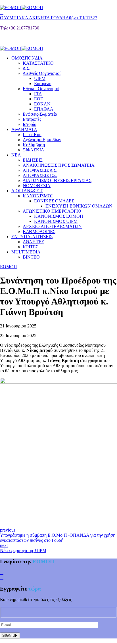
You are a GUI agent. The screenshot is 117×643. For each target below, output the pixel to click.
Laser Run (32, 134)
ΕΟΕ (38, 98)
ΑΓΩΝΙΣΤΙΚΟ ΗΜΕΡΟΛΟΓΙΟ (52, 211)
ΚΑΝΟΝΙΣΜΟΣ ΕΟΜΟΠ (58, 216)
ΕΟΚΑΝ (42, 103)
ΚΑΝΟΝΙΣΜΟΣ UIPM (56, 221)
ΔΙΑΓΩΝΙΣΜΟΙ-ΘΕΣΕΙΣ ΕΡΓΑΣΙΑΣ (57, 180)
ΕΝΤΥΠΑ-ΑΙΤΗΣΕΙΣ (32, 236)
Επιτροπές (32, 119)
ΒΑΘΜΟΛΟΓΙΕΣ (39, 231)
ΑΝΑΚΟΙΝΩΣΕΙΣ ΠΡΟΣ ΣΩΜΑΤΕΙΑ (59, 165)
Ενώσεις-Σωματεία (40, 114)
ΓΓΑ (38, 93)
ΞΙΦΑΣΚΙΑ (33, 149)
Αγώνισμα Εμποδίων (42, 139)
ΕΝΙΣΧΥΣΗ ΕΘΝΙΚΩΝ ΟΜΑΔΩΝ (78, 206)
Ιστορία (29, 124)
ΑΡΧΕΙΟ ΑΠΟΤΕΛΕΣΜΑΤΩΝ (52, 226)
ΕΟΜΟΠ (8, 266)
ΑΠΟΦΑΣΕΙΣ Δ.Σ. (40, 170)
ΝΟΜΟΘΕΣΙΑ (37, 185)
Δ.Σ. (26, 68)
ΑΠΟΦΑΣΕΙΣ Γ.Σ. (40, 175)
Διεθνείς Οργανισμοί (41, 73)
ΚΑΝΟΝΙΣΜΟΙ (38, 195)
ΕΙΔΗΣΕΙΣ (33, 160)
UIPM (39, 78)
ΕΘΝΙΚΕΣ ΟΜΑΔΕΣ (54, 200)
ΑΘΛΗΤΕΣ (33, 241)
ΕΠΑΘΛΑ (43, 109)
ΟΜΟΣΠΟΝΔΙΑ (27, 58)
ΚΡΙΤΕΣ (30, 246)
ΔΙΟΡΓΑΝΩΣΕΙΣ (27, 190)
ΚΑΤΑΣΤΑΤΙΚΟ (38, 63)
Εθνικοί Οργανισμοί (41, 88)
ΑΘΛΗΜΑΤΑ (24, 129)
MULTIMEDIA (26, 251)
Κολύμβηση (34, 144)
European (42, 83)
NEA (16, 155)
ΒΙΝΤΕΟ (31, 257)
